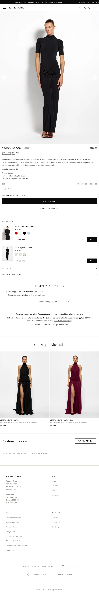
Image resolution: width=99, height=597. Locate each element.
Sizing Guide (10, 531)
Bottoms (55, 495)
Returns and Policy (12, 522)
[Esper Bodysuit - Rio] (16, 233)
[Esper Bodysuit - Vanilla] (20, 233)
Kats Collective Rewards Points (17, 545)
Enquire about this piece (13, 195)
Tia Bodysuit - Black (23, 247)
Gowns (54, 481)
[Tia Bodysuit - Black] (24, 254)
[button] (49, 188)
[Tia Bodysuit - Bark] (20, 254)
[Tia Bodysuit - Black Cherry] (16, 254)
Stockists (55, 518)
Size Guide (93, 184)
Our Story (55, 527)
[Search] (80, 8)
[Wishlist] (89, 8)
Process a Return (12, 527)
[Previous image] (3, 77)
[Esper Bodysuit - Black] (24, 233)
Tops (53, 490)
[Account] (85, 8)
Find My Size (82, 184)
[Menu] (4, 8)
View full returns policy (62, 321)
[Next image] (95, 77)
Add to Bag (49, 201)
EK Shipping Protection (14, 536)
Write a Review (85, 441)
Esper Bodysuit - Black (25, 226)
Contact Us (10, 550)
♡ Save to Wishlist (49, 208)
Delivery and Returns (13, 518)
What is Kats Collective (14, 541)
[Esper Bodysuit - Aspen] (28, 233)
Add (92, 240)
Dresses (55, 486)
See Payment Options (8, 154)
